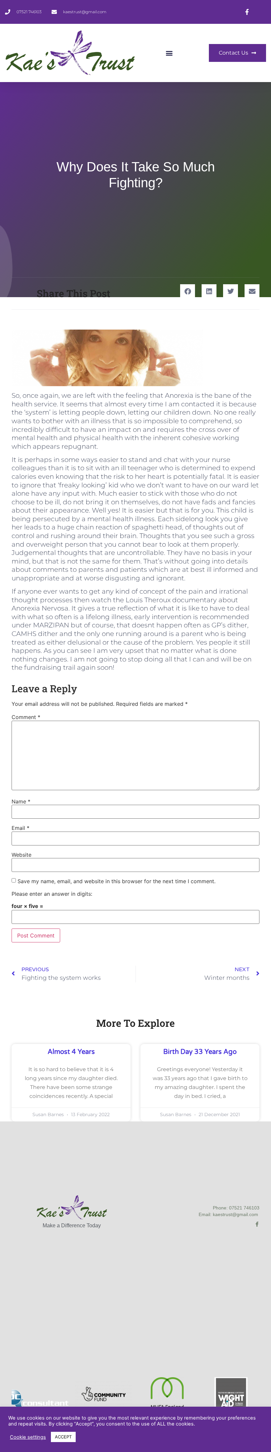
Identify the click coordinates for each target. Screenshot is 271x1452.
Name (21, 801)
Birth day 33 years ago (200, 1052)
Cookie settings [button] (28, 1437)
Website (21, 854)
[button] (169, 52)
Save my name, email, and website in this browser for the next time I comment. (116, 881)
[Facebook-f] (256, 1224)
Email (20, 828)
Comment (26, 717)
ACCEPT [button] (63, 1436)
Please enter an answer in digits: (52, 893)
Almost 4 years (71, 1052)
